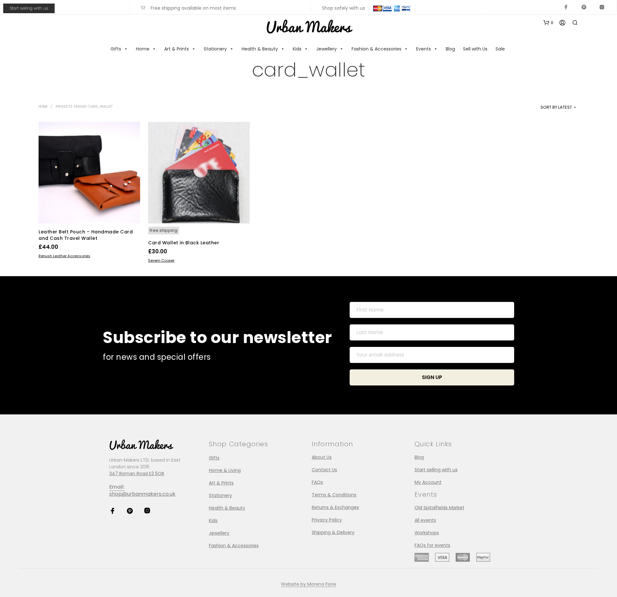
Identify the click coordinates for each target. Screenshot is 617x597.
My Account (428, 482)
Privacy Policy (327, 520)
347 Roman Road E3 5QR (136, 473)
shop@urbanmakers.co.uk (142, 494)
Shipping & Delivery (333, 532)
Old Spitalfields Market (439, 507)
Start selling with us (29, 8)
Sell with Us (475, 49)
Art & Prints (176, 49)
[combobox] (545, 107)
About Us (322, 457)
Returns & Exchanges (335, 507)
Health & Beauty (260, 49)
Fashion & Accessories (376, 49)
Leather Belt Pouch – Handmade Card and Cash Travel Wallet (86, 235)
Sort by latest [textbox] (556, 107)
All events (425, 520)
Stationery (215, 49)
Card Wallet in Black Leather (183, 243)
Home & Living (225, 470)
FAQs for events (432, 545)
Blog (450, 49)
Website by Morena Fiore (308, 584)
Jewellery (326, 49)
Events (423, 49)
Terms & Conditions (334, 495)
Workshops (427, 532)
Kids (297, 49)
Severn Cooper (161, 260)
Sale (500, 49)
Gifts (116, 49)
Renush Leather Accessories (64, 255)
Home (142, 49)
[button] (548, 23)
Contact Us (324, 469)
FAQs (317, 482)
